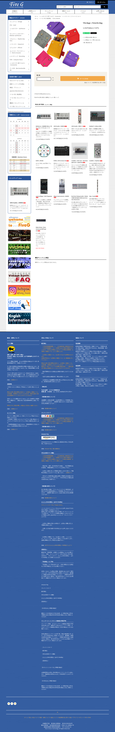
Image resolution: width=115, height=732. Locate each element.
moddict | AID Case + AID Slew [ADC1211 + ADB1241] (79, 161)
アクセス (83, 11)
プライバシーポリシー (78, 717)
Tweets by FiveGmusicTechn (16, 112)
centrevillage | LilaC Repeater (44, 196)
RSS (86, 717)
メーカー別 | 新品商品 (45, 18)
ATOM (89, 717)
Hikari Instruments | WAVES (61, 196)
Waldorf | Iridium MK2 (95, 126)
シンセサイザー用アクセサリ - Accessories (50, 16)
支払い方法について (34, 717)
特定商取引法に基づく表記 (98, 82)
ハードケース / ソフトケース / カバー (72, 16)
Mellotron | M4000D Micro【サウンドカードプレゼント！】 (44, 127)
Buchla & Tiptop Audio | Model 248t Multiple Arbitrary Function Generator (79, 197)
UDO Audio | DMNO (59, 126)
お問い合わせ (100, 11)
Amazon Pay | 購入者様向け (52, 448)
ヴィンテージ (49, 11)
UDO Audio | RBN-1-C (77, 126)
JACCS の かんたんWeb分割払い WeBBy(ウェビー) (58, 545)
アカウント (91, 2)
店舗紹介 (15, 11)
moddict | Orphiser (94, 160)
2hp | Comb (92, 196)
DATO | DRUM (39, 160)
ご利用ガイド (32, 11)
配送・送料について (45, 717)
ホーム (36, 16)
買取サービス (66, 11)
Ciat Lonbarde (56, 18)
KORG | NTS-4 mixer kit (60, 160)
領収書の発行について (51, 408)
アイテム (102, 2)
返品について (87, 82)
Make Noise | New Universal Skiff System (41, 229)
